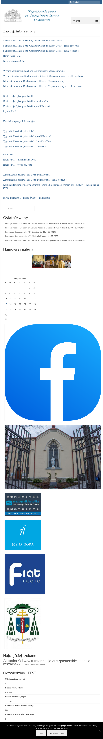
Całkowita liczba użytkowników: (20, 714)
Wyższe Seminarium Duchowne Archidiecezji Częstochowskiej (34, 70)
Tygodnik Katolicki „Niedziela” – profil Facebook (27, 136)
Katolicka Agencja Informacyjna (19, 121)
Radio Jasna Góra (11, 55)
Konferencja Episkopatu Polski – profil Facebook (27, 106)
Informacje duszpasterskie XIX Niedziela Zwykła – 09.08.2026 (31, 232)
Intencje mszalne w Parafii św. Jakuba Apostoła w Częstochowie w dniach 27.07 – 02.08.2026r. (45, 240)
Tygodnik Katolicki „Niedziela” (18, 131)
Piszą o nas (29, 665)
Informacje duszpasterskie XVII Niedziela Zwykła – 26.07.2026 (31, 236)
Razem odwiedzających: (16, 697)
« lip (5, 319)
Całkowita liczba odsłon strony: (20, 705)
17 (6, 304)
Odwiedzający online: (15, 679)
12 (15, 299)
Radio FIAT (9, 154)
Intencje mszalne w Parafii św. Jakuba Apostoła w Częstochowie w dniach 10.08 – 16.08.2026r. (45, 228)
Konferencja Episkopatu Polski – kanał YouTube (26, 101)
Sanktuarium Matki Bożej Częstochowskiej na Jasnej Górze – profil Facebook (41, 45)
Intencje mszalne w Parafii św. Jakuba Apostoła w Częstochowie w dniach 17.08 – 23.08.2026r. (45, 224)
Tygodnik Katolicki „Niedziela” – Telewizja (24, 146)
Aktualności (13, 661)
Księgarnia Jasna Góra (14, 60)
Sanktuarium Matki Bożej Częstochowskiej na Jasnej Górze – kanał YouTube (41, 50)
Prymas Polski (10, 111)
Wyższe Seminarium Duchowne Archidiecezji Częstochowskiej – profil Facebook (43, 75)
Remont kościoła (40, 665)
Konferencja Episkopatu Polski (18, 96)
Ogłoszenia (21, 665)
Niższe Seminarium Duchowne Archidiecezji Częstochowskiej (33, 81)
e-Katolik (29, 661)
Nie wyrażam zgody (57, 733)
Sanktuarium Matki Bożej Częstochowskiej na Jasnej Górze (32, 40)
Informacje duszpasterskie (55, 661)
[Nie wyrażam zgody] (99, 730)
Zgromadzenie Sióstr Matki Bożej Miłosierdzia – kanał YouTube (35, 179)
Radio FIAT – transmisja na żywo (19, 159)
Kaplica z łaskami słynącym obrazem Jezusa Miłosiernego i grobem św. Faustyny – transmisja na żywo (51, 186)
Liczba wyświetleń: (14, 688)
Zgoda (40, 733)
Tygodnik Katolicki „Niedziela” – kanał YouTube (27, 141)
